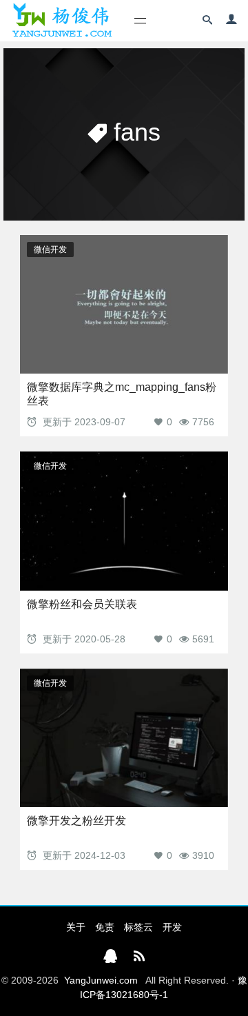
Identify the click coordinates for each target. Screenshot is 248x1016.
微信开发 (50, 249)
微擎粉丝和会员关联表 (82, 604)
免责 (104, 927)
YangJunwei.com (101, 980)
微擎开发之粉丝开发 (76, 820)
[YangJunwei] (61, 20)
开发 (172, 927)
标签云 (138, 927)
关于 (75, 927)
